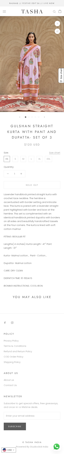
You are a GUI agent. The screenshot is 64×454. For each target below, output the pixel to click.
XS (6, 158)
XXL (48, 158)
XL (39, 158)
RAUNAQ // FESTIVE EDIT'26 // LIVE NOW (32, 3)
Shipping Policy (12, 362)
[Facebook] (5, 323)
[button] (61, 75)
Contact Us (10, 385)
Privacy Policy (11, 340)
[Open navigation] (4, 11)
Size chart (54, 152)
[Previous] (19, 117)
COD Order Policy (13, 356)
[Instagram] (12, 323)
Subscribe (14, 426)
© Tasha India (32, 442)
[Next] (44, 117)
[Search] (54, 11)
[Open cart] (60, 11)
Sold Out (32, 185)
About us (9, 380)
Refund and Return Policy (18, 351)
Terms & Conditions (15, 346)
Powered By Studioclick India (32, 446)
